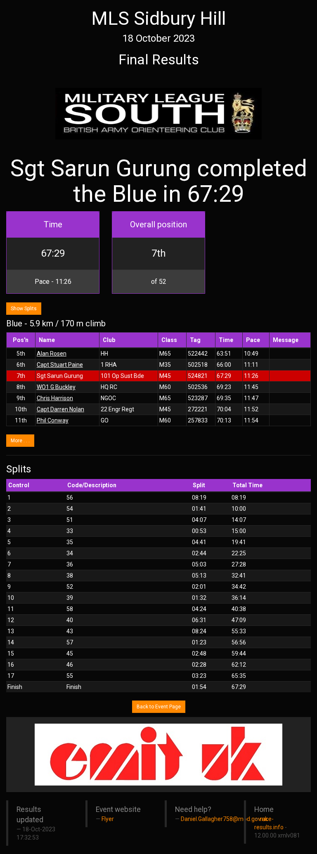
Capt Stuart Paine (60, 364)
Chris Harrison (55, 398)
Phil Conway (53, 420)
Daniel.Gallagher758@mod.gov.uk (224, 819)
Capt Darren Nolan (60, 409)
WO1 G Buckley (56, 387)
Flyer (108, 819)
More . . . (20, 441)
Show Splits (24, 308)
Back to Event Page (159, 707)
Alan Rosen (51, 353)
